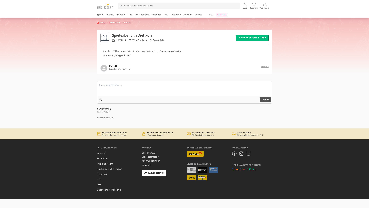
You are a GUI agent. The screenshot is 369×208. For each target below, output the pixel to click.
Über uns (102, 174)
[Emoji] (100, 99)
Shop (102, 23)
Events (127, 23)
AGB (99, 185)
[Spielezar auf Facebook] (234, 154)
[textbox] (184, 88)
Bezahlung (102, 159)
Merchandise (142, 15)
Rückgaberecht (105, 164)
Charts (198, 15)
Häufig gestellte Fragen (109, 169)
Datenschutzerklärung (109, 190)
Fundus (188, 15)
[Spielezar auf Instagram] (241, 154)
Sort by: (100, 112)
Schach (121, 15)
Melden (265, 67)
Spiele (100, 15)
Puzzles (110, 15)
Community (114, 23)
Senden (265, 100)
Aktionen (176, 15)
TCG (130, 15)
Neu (166, 15)
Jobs (99, 179)
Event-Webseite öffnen (252, 38)
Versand (101, 153)
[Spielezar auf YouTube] (248, 154)
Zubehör (156, 15)
